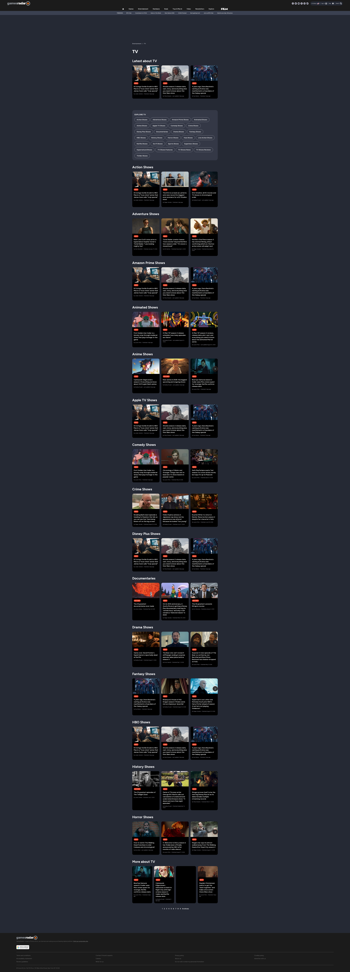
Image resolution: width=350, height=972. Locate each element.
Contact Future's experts (104, 955)
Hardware (156, 9)
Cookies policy (259, 955)
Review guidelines (22, 962)
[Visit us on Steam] (307, 3)
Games (131, 9)
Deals (166, 9)
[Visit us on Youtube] (299, 3)
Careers (98, 958)
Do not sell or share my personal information (189, 962)
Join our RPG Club (208, 13)
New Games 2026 (169, 13)
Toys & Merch (177, 9)
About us (178, 958)
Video (189, 9)
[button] (339, 3)
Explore (211, 9)
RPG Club (128, 13)
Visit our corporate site (80, 941)
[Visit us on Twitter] (293, 3)
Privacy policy (179, 955)
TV (145, 43)
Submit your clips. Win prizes (225, 13)
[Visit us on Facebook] (302, 3)
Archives (185, 909)
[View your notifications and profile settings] (333, 3)
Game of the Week (156, 13)
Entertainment (143, 9)
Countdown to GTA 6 (141, 13)
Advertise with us (260, 958)
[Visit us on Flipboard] (296, 3)
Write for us (100, 962)
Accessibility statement (24, 958)
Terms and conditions (23, 955)
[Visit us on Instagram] (304, 3)
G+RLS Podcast (182, 13)
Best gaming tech (195, 13)
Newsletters (199, 9)
